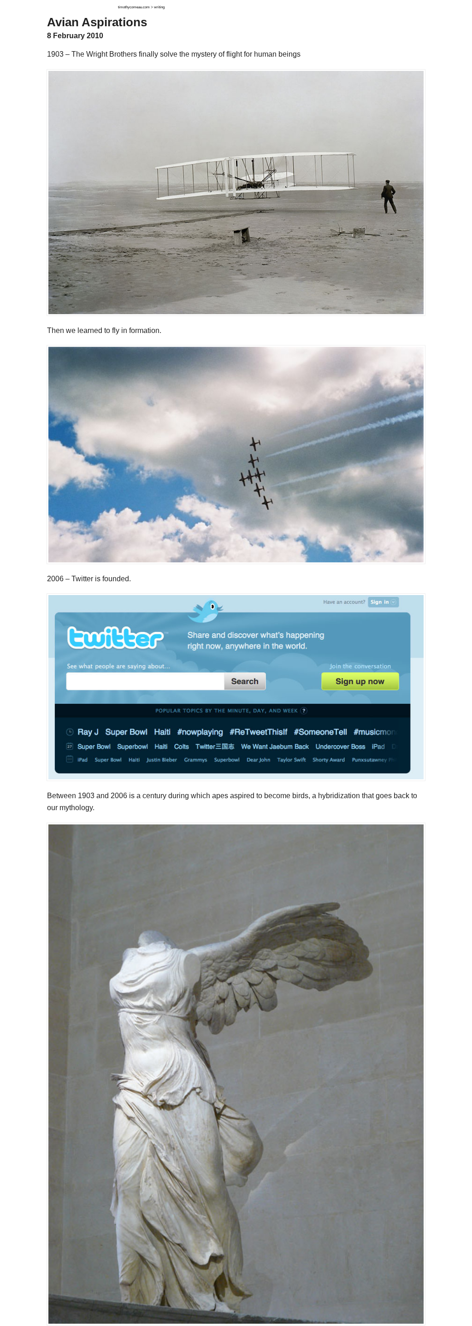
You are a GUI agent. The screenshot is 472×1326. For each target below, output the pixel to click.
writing (159, 7)
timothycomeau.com (134, 7)
